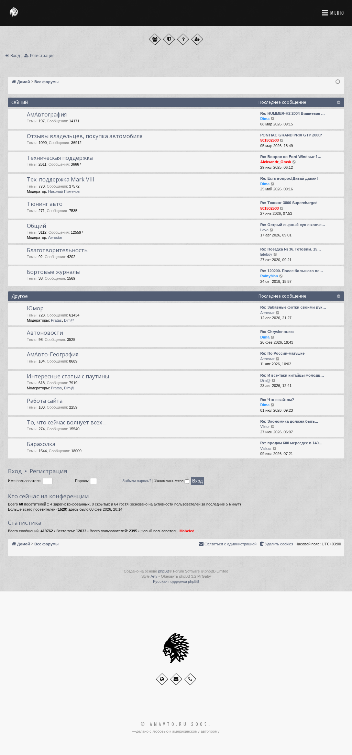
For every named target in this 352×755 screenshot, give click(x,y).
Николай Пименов (64, 191)
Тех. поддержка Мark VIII (61, 179)
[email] (176, 679)
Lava (264, 230)
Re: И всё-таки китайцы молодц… (292, 375)
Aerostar (55, 237)
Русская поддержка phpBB (176, 581)
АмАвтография (47, 114)
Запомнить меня (169, 481)
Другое (19, 296)
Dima (265, 118)
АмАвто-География (52, 354)
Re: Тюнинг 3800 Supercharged (289, 203)
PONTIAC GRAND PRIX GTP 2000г (291, 135)
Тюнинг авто (45, 204)
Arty (154, 576)
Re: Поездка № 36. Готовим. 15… (290, 249)
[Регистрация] (197, 39)
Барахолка (41, 444)
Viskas (266, 448)
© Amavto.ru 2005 (175, 724)
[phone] (190, 679)
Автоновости (45, 332)
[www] (162, 679)
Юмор (35, 308)
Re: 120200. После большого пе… (291, 271)
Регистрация (42, 55)
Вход (15, 55)
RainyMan (269, 276)
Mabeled (187, 531)
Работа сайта (45, 400)
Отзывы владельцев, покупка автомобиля (84, 136)
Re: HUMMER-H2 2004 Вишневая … (292, 113)
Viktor (265, 426)
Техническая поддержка (60, 158)
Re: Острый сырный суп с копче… (292, 225)
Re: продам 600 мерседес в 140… (291, 443)
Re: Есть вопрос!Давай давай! (289, 178)
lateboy (266, 254)
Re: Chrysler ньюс (277, 332)
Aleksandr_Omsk (275, 162)
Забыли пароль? (136, 481)
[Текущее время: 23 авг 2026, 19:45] (338, 82)
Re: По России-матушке (282, 353)
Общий (19, 102)
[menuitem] (276, 544)
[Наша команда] (169, 39)
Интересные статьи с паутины (68, 376)
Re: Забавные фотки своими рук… (293, 307)
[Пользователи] (155, 39)
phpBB (163, 571)
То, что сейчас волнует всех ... (67, 422)
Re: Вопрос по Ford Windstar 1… (290, 157)
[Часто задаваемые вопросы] (183, 39)
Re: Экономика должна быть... (289, 421)
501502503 (269, 140)
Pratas (56, 320)
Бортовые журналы (53, 272)
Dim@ (69, 320)
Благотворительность (57, 250)
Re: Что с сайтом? (277, 400)
